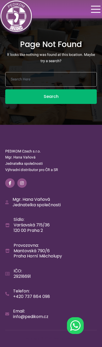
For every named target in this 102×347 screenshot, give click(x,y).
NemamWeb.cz (66, 338)
